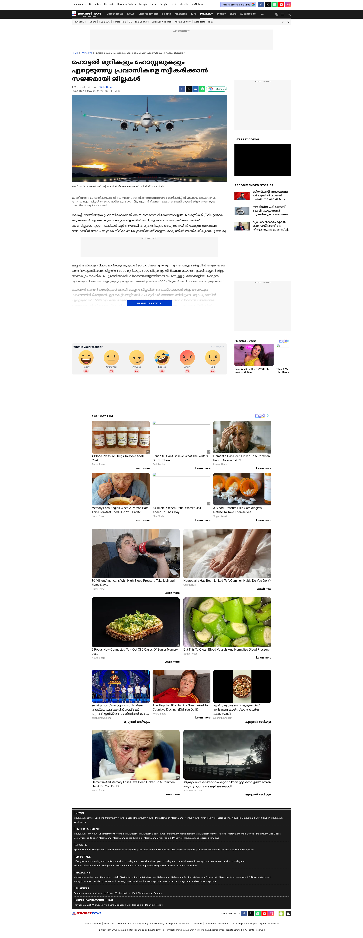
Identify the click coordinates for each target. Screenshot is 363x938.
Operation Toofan (161, 21)
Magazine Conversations (232, 877)
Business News (82, 893)
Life (193, 13)
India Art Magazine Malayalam (152, 877)
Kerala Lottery (183, 21)
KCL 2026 (104, 21)
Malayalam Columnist (205, 877)
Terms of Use (123, 923)
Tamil (153, 4)
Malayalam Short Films (152, 833)
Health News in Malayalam (194, 861)
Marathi (184, 4)
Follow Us (220, 89)
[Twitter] (268, 4)
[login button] (277, 14)
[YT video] (281, 4)
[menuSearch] (289, 14)
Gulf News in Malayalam (269, 818)
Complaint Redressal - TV (219, 923)
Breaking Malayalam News (109, 818)
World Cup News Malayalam (238, 849)
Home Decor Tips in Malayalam (228, 861)
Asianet (86, 913)
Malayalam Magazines (86, 877)
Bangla (164, 4)
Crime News (208, 818)
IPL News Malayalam (208, 849)
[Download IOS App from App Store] (288, 913)
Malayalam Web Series (241, 833)
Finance (158, 893)
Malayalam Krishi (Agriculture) (116, 877)
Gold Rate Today (203, 21)
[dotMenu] (262, 14)
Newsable (95, 4)
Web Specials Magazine (176, 881)
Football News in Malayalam (154, 849)
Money (221, 13)
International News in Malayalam (235, 818)
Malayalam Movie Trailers (211, 833)
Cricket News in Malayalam (121, 849)
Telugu (143, 4)
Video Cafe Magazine (204, 881)
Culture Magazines (258, 877)
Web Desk (105, 87)
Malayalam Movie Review (181, 833)
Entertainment (148, 13)
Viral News (80, 822)
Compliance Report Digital (251, 923)
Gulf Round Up (135, 905)
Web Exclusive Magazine (147, 881)
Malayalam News (83, 818)
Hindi (174, 4)
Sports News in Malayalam (89, 849)
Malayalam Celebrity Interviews (201, 838)
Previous (282, 22)
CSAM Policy (157, 923)
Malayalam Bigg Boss (268, 833)
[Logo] (88, 14)
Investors (273, 923)
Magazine (181, 13)
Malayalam (79, 4)
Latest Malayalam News (139, 818)
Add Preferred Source (236, 4)
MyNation (197, 4)
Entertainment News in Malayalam (118, 833)
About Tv (108, 923)
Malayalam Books (181, 877)
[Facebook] (261, 4)
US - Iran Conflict (138, 21)
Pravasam (206, 13)
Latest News (115, 13)
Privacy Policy (140, 923)
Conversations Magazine (117, 881)
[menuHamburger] (283, 14)
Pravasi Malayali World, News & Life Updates (99, 905)
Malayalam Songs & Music (127, 838)
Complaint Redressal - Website (184, 923)
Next (288, 22)
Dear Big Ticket (153, 905)
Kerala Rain (119, 21)
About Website (93, 923)
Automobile (248, 13)
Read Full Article (149, 303)
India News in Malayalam (169, 818)
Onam (92, 21)
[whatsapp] (274, 4)
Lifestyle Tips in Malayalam (123, 861)
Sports (166, 13)
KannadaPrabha (126, 4)
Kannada (109, 4)
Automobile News (103, 893)
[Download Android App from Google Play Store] (281, 913)
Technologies (122, 893)
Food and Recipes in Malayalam (159, 861)
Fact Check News (142, 893)
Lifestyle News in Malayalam (90, 861)
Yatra (233, 13)
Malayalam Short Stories (88, 881)
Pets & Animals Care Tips (130, 865)
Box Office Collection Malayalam (92, 838)
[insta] (288, 4)
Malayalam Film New (85, 833)
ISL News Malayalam (183, 849)
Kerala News (192, 818)
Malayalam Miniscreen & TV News (163, 838)
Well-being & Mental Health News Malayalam (172, 865)
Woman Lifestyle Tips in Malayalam (94, 865)
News (131, 13)
